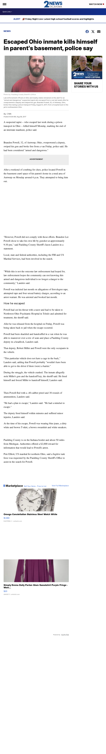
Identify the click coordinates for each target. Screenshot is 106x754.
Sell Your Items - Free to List (35, 486)
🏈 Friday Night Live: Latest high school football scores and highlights (58, 19)
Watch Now (96, 4)
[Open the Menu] (4, 4)
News (7, 31)
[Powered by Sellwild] (65, 635)
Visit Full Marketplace (60, 486)
